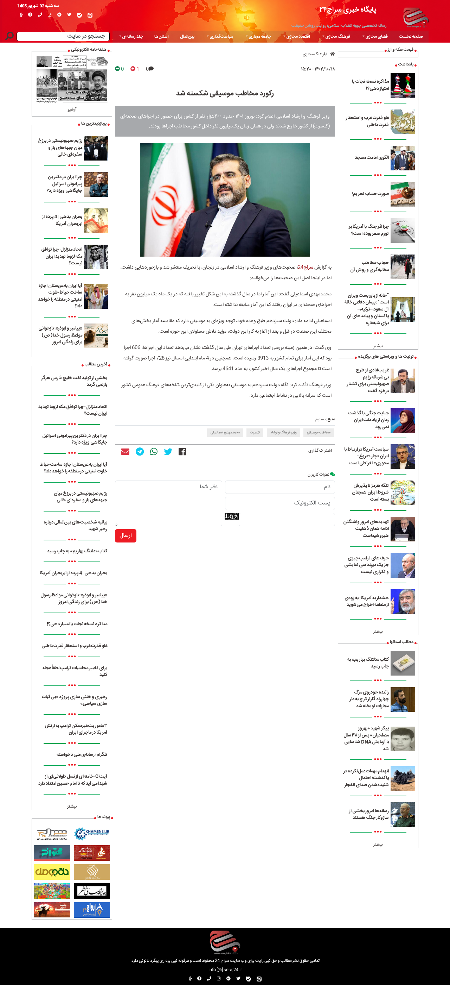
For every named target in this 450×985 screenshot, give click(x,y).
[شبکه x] (69, 15)
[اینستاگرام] (49, 15)
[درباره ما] (30, 15)
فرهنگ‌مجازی (314, 54)
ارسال (126, 535)
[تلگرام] (59, 15)
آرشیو (72, 109)
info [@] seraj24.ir (225, 969)
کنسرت (255, 432)
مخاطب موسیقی (318, 432)
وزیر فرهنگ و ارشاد (283, 432)
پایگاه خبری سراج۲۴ (348, 9)
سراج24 (305, 267)
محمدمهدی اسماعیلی (225, 432)
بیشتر (378, 346)
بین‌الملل (187, 36)
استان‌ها (161, 36)
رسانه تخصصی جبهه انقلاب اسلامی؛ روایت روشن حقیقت (339, 26)
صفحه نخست (411, 36)
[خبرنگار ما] (21, 15)
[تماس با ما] (40, 15)
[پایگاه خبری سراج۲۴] (415, 16)
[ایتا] (90, 15)
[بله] (79, 15)
